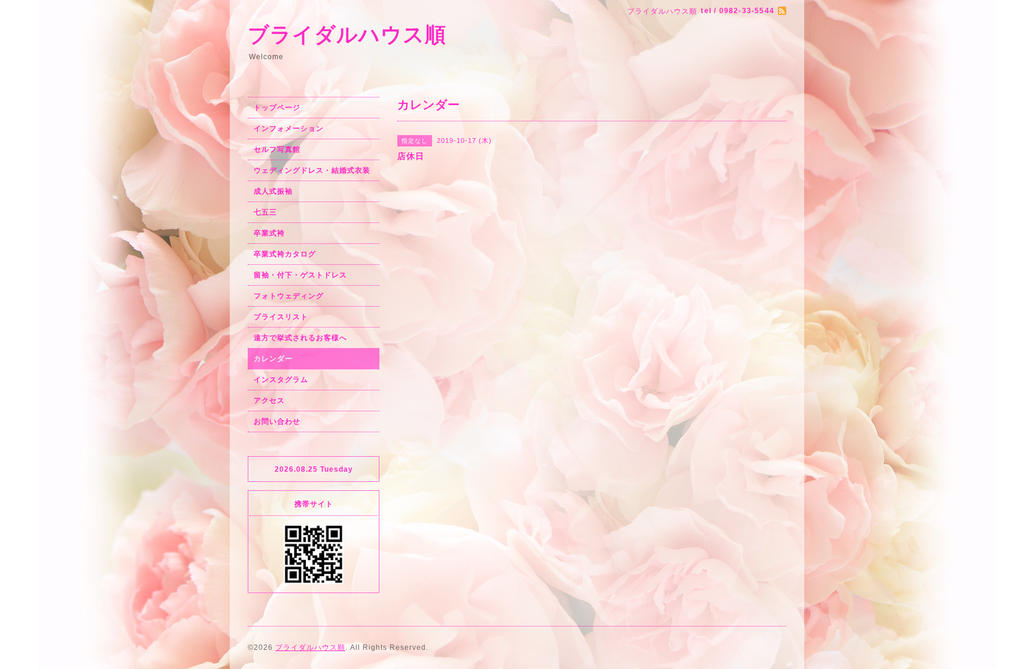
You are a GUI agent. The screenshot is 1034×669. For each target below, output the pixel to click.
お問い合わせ (277, 421)
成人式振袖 (273, 191)
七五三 (265, 212)
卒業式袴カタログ (285, 254)
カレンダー (273, 359)
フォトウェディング (289, 296)
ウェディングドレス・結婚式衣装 (312, 170)
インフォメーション (289, 128)
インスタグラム (281, 379)
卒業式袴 (269, 233)
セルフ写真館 (277, 149)
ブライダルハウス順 (347, 34)
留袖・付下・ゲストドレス (300, 275)
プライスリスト (281, 317)
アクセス (269, 400)
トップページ (277, 107)
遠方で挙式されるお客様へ (300, 338)
